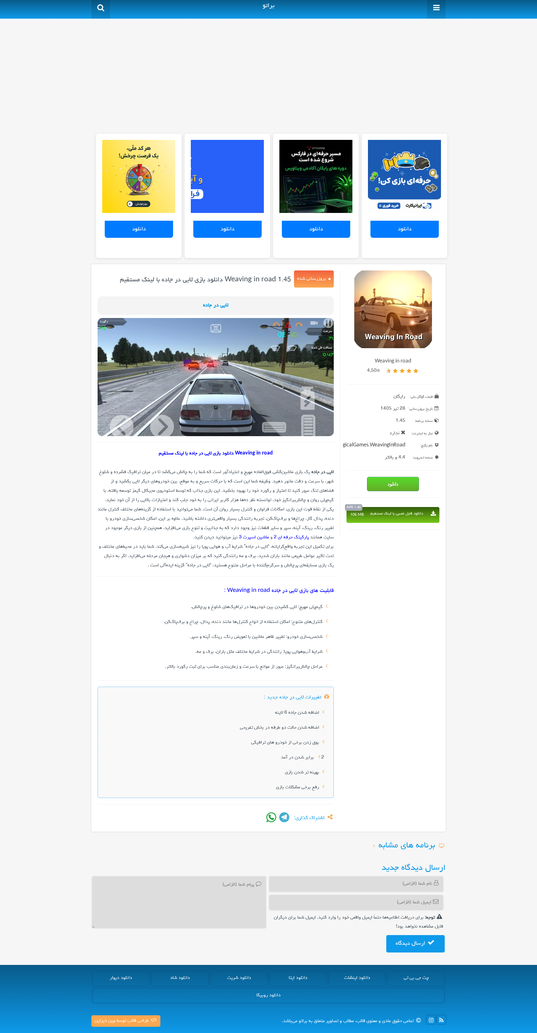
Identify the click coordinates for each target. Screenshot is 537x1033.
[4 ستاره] (395, 371)
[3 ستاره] (402, 371)
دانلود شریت (239, 978)
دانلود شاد (180, 978)
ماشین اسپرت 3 (254, 537)
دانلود (404, 229)
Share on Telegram (284, 817)
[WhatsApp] (271, 817)
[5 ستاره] (388, 371)
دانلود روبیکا (268, 995)
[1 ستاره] (416, 371)
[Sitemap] (441, 1019)
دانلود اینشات (357, 978)
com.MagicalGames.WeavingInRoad (364, 445)
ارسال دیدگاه (411, 943)
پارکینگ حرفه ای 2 (291, 537)
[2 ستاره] (409, 371)
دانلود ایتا (298, 978)
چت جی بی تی (416, 978)
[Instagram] (431, 1019)
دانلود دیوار (121, 978)
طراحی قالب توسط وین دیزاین (122, 1021)
